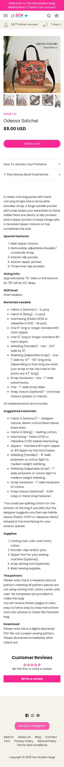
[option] (32, 64)
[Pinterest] (37, 715)
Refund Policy (47, 741)
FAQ (7, 741)
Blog (38, 737)
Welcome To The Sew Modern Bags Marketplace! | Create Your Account (32, 5)
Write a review (32, 679)
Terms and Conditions (32, 745)
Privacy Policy (23, 741)
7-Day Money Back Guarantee (26, 174)
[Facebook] (26, 715)
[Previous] (8, 64)
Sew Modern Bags (43, 757)
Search (9, 737)
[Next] (56, 64)
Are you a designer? (32, 726)
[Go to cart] (56, 15)
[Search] (49, 15)
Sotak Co (10, 114)
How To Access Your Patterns (25, 164)
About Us (24, 737)
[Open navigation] (6, 15)
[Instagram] (32, 715)
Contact (51, 737)
